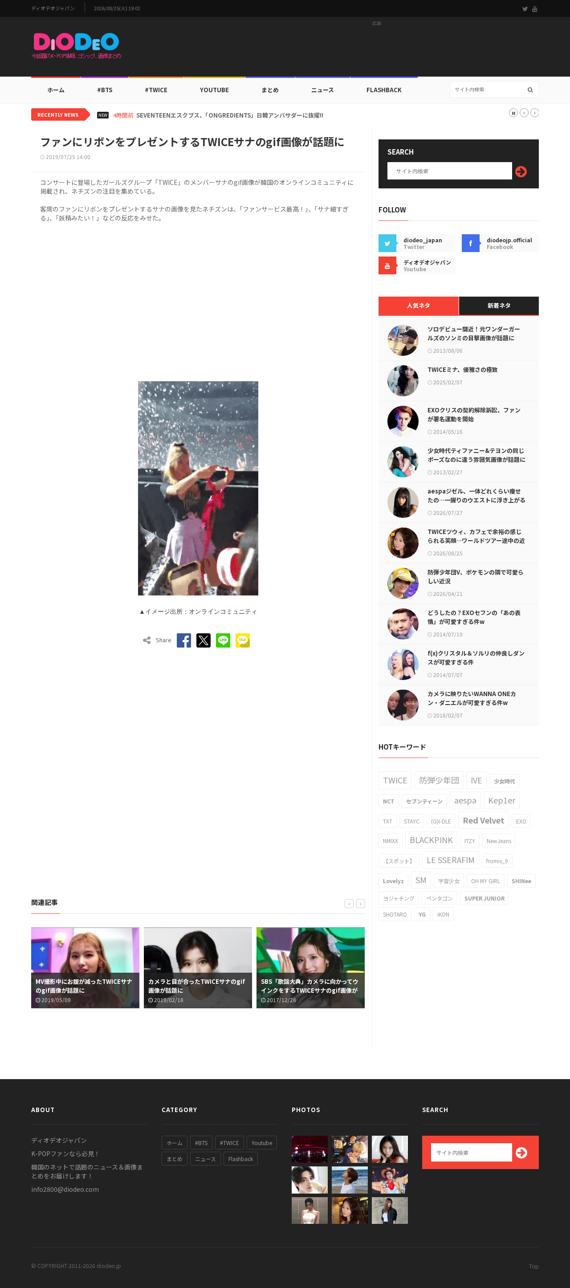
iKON (443, 914)
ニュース (322, 90)
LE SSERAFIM (451, 859)
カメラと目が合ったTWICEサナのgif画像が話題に (196, 986)
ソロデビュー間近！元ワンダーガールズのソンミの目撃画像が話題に (474, 333)
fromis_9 (497, 860)
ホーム (56, 90)
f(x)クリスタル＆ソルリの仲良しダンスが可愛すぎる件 (476, 657)
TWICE (395, 780)
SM (421, 879)
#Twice (156, 90)
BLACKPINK (431, 839)
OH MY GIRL (485, 880)
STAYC (411, 821)
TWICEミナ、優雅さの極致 (463, 369)
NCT (389, 801)
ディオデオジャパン (53, 8)
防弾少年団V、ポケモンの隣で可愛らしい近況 (476, 576)
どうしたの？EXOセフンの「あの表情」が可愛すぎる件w (474, 617)
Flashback (384, 90)
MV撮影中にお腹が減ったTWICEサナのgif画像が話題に (84, 986)
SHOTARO (395, 914)
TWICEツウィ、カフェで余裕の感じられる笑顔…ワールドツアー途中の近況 (476, 540)
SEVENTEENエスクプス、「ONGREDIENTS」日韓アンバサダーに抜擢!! (229, 115)
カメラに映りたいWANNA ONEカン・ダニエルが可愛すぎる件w (472, 698)
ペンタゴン (439, 898)
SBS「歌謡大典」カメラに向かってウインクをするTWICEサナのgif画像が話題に (309, 990)
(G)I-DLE (441, 821)
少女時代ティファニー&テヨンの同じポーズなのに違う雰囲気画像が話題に (476, 455)
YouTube (214, 90)
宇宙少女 (449, 880)
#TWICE (229, 1142)
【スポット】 (399, 860)
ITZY (469, 840)
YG (422, 914)
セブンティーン (424, 801)
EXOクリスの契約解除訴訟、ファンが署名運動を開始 (474, 414)
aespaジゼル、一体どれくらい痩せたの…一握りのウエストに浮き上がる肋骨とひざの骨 (476, 500)
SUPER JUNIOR (484, 898)
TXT (387, 821)
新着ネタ (499, 305)
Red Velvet (484, 820)
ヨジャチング (399, 898)
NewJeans (499, 840)
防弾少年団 (439, 780)
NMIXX (390, 840)
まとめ (270, 90)
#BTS (104, 90)
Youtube (262, 1142)
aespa (465, 800)
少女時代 (504, 781)
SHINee (521, 880)
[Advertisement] (377, 49)
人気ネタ (418, 305)
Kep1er (501, 800)
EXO (521, 821)
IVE (476, 780)
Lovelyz (393, 880)
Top (534, 1266)
